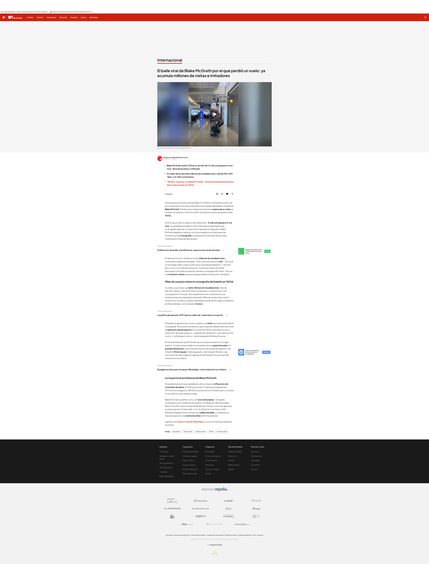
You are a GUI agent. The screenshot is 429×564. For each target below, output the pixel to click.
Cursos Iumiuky (188, 465)
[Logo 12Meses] (256, 516)
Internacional (169, 60)
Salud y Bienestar (189, 473)
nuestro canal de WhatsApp (190, 421)
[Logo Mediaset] (214, 490)
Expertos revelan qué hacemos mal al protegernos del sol (71, 12)
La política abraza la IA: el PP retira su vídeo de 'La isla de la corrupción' (190, 315)
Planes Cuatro (188, 460)
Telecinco (232, 456)
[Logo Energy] (257, 508)
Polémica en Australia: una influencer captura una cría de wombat (188, 250)
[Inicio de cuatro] (4, 17)
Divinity (231, 460)
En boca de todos (213, 456)
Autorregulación (166, 463)
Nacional (255, 451)
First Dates (209, 451)
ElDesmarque (234, 465)
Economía (255, 465)
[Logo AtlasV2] (186, 524)
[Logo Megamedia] (215, 544)
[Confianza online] (214, 555)
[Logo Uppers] (200, 516)
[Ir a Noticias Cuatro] (15, 17)
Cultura (254, 469)
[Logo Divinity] (256, 501)
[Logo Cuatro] (228, 501)
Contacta (164, 451)
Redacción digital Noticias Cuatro (175, 157)
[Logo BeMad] (172, 516)
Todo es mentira (212, 469)
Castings (163, 472)
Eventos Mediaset (190, 469)
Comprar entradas (190, 451)
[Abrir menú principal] (425, 17)
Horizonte (209, 465)
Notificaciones (166, 467)
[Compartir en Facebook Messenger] (227, 194)
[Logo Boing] (229, 508)
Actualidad (176, 431)
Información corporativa (182, 535)
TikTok (211, 431)
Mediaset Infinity (235, 451)
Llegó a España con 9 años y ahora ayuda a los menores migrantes (25, 12)
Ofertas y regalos (189, 456)
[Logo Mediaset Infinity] (172, 501)
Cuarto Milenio (211, 460)
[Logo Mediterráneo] (242, 524)
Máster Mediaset (166, 476)
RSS (254, 535)
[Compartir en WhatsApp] (217, 194)
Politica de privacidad (198, 535)
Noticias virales (222, 431)
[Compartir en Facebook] (232, 194)
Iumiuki (208, 473)
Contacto (260, 535)
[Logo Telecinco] (200, 501)
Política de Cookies (231, 535)
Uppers (231, 469)
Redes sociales (201, 431)
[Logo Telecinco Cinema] (228, 516)
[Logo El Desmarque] (172, 508)
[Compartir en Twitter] (222, 194)
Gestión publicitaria (245, 535)
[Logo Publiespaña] (214, 524)
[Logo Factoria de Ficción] (200, 508)
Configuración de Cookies (215, 535)
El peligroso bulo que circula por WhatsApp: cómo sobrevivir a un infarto (191, 369)
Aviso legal (169, 535)
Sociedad (255, 460)
